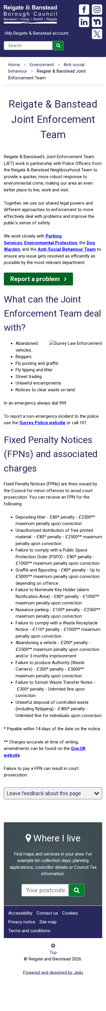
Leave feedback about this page (44, 793)
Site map (48, 922)
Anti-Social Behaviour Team (67, 249)
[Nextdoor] (97, 22)
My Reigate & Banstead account (37, 33)
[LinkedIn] (84, 22)
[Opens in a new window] (77, 890)
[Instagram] (97, 9)
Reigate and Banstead (30, 14)
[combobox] (28, 45)
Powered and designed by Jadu (53, 972)
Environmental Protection (50, 242)
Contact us (47, 913)
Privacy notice (21, 922)
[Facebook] (84, 9)
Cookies (70, 913)
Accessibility (20, 913)
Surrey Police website (42, 422)
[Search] (58, 45)
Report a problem (35, 279)
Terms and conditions (29, 930)
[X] (97, 34)
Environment (42, 64)
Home (14, 64)
